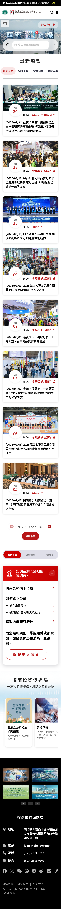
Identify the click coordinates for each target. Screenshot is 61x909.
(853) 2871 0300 (34, 853)
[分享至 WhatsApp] (27, 871)
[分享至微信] (19, 871)
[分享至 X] (12, 871)
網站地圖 (8, 883)
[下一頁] (49, 526)
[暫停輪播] (30, 803)
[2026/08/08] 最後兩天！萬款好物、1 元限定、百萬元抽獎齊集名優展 (28, 3)
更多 (54, 3)
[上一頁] (12, 526)
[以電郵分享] (49, 871)
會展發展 (38, 71)
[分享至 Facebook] (5, 871)
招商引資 (23, 71)
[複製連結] (56, 871)
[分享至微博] (41, 871)
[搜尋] (51, 12)
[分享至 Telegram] (34, 871)
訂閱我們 (38, 883)
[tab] (12, 554)
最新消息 (8, 71)
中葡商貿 (53, 71)
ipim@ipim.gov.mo (37, 845)
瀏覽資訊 (48, 25)
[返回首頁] (8, 12)
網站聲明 (23, 883)
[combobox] (31, 45)
